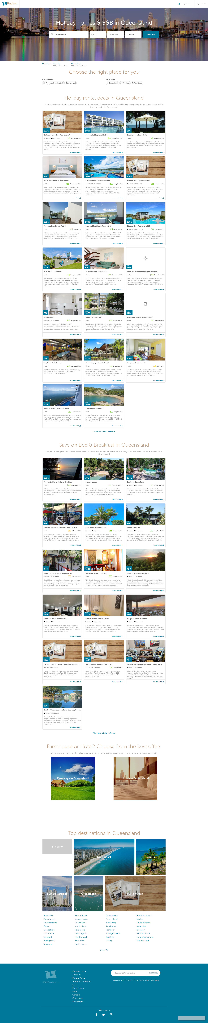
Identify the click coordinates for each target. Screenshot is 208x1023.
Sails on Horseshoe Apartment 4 (57, 135)
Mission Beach (143, 933)
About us (76, 974)
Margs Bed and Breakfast (137, 619)
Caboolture (49, 930)
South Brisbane (143, 922)
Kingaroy (140, 930)
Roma (46, 926)
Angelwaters (49, 317)
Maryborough (81, 937)
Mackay (140, 919)
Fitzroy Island (142, 940)
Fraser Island (111, 919)
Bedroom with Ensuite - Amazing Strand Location (64, 664)
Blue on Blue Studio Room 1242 (98, 226)
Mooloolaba (80, 926)
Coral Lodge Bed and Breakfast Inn (58, 573)
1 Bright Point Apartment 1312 (97, 180)
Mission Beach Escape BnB (138, 573)
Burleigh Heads (113, 933)
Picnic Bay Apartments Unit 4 (97, 363)
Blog (74, 991)
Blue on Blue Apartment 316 (138, 180)
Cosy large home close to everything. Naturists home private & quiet (155, 664)
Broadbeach (49, 919)
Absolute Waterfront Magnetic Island (142, 272)
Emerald (48, 937)
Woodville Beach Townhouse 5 (139, 317)
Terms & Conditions (81, 981)
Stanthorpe (111, 926)
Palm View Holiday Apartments (56, 180)
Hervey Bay (80, 922)
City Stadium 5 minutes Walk (97, 619)
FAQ (74, 984)
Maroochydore (82, 919)
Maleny (109, 940)
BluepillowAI (78, 1001)
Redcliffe (110, 937)
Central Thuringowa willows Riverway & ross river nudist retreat (70, 710)
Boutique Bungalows (135, 482)
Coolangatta (80, 933)
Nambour (110, 930)
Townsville (49, 915)
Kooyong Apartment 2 (136, 363)
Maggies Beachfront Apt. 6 (55, 226)
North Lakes (80, 944)
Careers (76, 995)
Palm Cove (80, 930)
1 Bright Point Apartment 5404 (56, 408)
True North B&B (133, 528)
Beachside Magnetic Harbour (97, 135)
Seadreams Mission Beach (95, 528)
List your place (79, 971)
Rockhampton (50, 922)
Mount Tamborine (144, 937)
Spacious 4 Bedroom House (55, 619)
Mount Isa (141, 926)
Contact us (77, 998)
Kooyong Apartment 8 (94, 408)
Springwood (49, 940)
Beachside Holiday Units (137, 135)
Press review (78, 988)
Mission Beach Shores (53, 272)
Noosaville (79, 940)
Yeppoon (48, 944)
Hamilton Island (143, 915)
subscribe (153, 973)
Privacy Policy (78, 978)
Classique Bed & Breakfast (96, 573)
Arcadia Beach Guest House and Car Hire (60, 528)
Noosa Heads (81, 915)
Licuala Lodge (91, 482)
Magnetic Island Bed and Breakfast (58, 482)
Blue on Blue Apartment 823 (138, 226)
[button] (96, 1015)
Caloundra (49, 933)
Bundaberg (111, 922)
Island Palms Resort (93, 317)
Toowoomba (112, 915)
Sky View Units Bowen (53, 363)
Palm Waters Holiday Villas (96, 272)
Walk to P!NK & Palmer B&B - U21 (99, 664)
